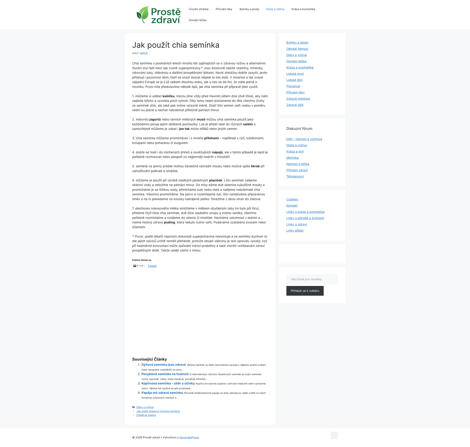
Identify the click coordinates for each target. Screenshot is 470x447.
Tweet (152, 265)
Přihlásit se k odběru (305, 291)
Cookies (292, 199)
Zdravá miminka (298, 99)
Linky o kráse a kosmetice (305, 212)
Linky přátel (294, 230)
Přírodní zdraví (297, 170)
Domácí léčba (197, 20)
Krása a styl (295, 151)
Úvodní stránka (198, 9)
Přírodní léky (224, 9)
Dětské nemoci (297, 49)
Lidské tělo (294, 80)
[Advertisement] (200, 313)
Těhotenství (295, 176)
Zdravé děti (294, 105)
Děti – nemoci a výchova (304, 139)
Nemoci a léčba (297, 164)
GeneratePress (189, 437)
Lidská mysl (295, 74)
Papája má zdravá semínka (162, 393)
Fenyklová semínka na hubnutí (165, 374)
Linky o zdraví (296, 224)
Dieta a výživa (296, 145)
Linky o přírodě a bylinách (305, 218)
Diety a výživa (275, 9)
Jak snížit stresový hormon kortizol (158, 411)
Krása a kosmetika (303, 9)
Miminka (292, 158)
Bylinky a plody (249, 9)
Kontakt (292, 205)
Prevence (293, 86)
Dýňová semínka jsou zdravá (164, 364)
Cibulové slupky (146, 415)
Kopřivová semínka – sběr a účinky (168, 383)
